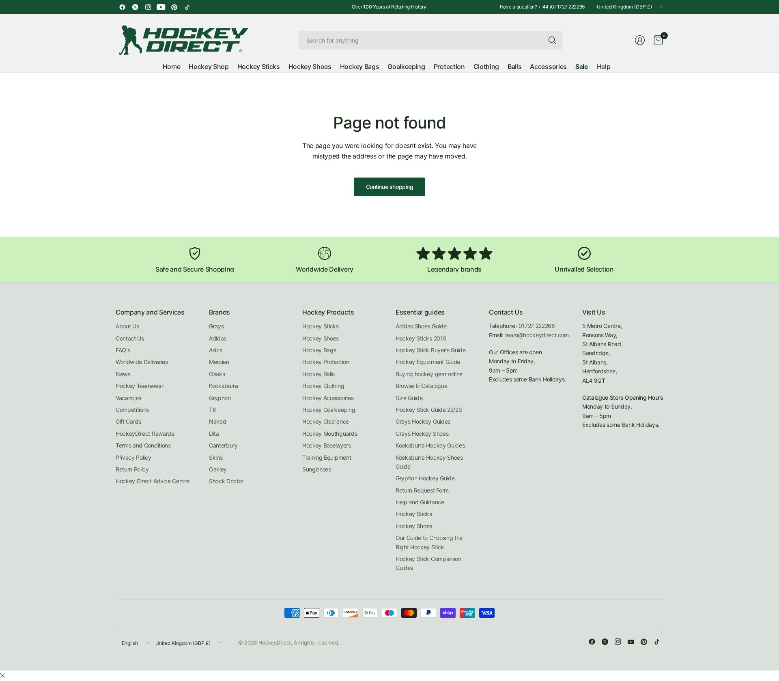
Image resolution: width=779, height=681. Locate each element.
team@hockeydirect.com (537, 335)
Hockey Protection (325, 361)
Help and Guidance (420, 502)
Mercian (219, 361)
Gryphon (220, 397)
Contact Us (130, 338)
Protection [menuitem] (449, 66)
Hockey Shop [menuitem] (208, 66)
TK (212, 409)
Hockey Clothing (323, 385)
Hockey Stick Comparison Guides (428, 563)
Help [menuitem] (604, 66)
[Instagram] (148, 6)
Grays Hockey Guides (423, 421)
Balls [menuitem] (514, 66)
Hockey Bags (319, 350)
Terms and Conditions (143, 445)
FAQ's (123, 350)
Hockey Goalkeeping (328, 409)
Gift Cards (128, 421)
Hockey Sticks (320, 326)
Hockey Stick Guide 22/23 (429, 409)
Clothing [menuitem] (486, 66)
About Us (127, 326)
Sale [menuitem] (581, 66)
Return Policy (132, 469)
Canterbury (223, 445)
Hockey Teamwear (139, 385)
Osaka (217, 373)
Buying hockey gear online (429, 373)
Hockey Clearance (325, 421)
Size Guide (409, 397)
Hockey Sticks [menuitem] (258, 66)
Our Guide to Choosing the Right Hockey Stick (429, 542)
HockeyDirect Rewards (145, 433)
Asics (215, 350)
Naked (217, 421)
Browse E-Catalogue (421, 385)
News (123, 373)
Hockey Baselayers (326, 445)
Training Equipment (326, 457)
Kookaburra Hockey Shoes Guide (429, 462)
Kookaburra (223, 385)
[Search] (552, 40)
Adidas (217, 338)
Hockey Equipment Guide (428, 361)
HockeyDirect (274, 642)
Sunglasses (316, 469)
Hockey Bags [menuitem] (359, 66)
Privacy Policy (133, 457)
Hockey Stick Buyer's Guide (431, 350)
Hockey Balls (318, 373)
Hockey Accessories (327, 397)
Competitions (132, 409)
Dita (214, 433)
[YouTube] (161, 6)
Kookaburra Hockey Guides (430, 445)
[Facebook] (122, 6)
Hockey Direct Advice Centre (152, 481)
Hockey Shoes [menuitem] (309, 66)
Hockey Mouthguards (329, 433)
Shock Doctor (226, 481)
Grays (216, 326)
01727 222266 (537, 325)
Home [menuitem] (172, 66)
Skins (215, 457)
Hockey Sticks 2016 (421, 338)
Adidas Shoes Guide (421, 326)
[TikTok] (187, 6)
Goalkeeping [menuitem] (406, 66)
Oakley (218, 469)
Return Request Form (422, 490)
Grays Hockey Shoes (422, 433)
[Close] (2, 675)
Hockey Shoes (320, 338)
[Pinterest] (174, 6)
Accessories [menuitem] (548, 66)
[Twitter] (135, 6)
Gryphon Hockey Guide (425, 478)
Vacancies (128, 397)
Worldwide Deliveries (142, 361)
